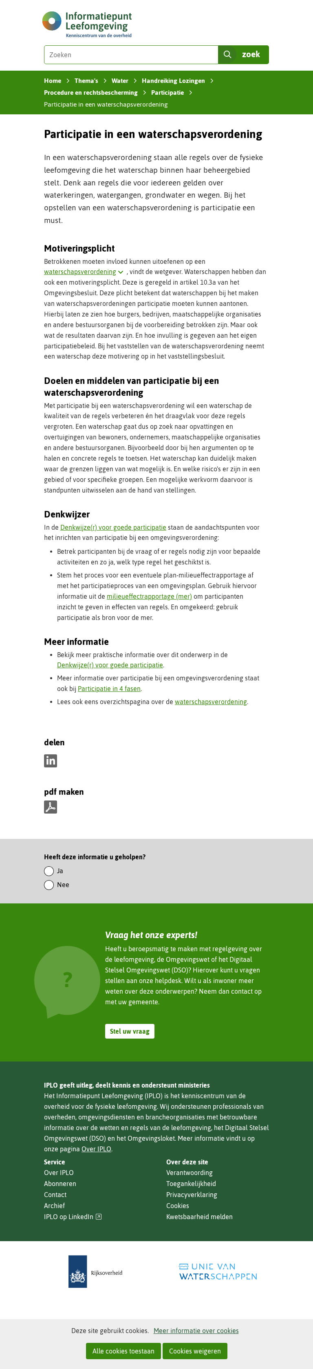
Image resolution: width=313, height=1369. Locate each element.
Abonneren (60, 1183)
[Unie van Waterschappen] (217, 1271)
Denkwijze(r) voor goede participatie (113, 527)
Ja (60, 870)
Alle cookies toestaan (123, 1351)
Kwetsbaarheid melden (199, 1216)
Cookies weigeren (195, 1351)
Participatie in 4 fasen (109, 688)
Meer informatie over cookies (196, 1330)
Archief (54, 1205)
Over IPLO (96, 1149)
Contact (55, 1194)
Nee (63, 884)
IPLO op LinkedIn (73, 1217)
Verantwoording (189, 1172)
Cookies (177, 1205)
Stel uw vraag (130, 1031)
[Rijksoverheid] (95, 1271)
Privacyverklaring (191, 1194)
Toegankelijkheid (191, 1183)
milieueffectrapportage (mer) (149, 596)
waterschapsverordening (85, 271)
